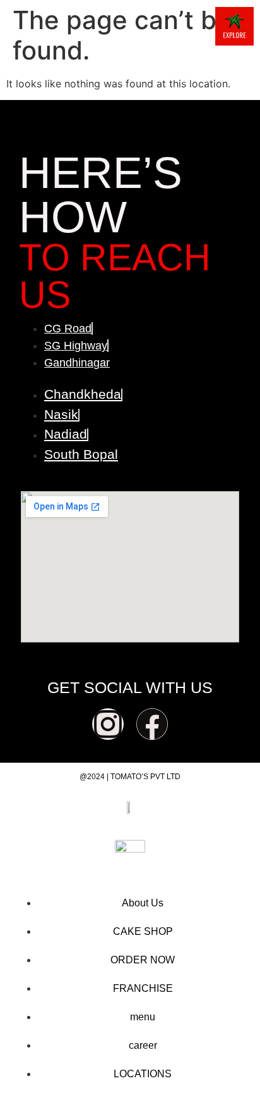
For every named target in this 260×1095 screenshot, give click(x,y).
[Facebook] (152, 724)
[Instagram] (108, 724)
